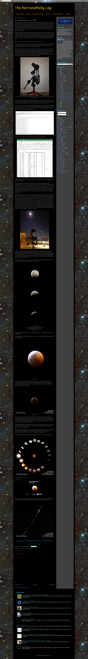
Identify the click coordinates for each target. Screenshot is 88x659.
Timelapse (60, 166)
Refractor (60, 151)
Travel (59, 168)
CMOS (59, 124)
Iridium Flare (60, 134)
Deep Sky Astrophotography (64, 126)
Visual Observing (61, 171)
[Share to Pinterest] (36, 546)
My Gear (48, 14)
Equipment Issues (61, 129)
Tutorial (60, 169)
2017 (59, 103)
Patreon (69, 30)
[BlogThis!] (32, 546)
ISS (59, 135)
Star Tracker (30, 548)
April (61, 88)
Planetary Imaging (25, 646)
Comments (61, 114)
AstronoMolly (66, 39)
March (61, 90)
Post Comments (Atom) (24, 587)
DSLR (19, 548)
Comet (59, 125)
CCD (59, 122)
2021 (59, 70)
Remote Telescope (62, 152)
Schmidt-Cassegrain (62, 154)
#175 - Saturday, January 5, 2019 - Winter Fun (66, 97)
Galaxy (59, 131)
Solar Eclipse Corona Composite (28, 600)
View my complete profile (62, 59)
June (61, 85)
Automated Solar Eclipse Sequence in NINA (30, 628)
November (62, 77)
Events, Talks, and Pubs (38, 14)
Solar (59, 158)
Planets (59, 149)
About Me (67, 14)
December (62, 75)
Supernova (60, 165)
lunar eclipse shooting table (20, 106)
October (61, 78)
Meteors (60, 138)
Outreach (60, 145)
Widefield (60, 172)
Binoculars (60, 121)
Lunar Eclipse (22, 548)
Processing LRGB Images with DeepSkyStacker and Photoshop (35, 594)
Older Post (51, 584)
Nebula (59, 141)
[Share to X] (33, 546)
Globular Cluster (61, 132)
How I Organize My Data (27, 612)
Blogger (49, 655)
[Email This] (31, 546)
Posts (60, 112)
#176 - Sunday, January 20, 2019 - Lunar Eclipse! (65, 94)
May (60, 87)
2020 (59, 72)
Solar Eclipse (60, 159)
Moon (27, 548)
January (61, 92)
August (61, 82)
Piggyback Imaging (62, 146)
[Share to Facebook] (34, 546)
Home (35, 584)
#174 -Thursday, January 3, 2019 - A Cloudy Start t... (65, 99)
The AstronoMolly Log (33, 8)
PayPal (66, 31)
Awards (59, 119)
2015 (59, 107)
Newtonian (60, 142)
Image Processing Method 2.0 (28, 618)
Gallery (28, 14)
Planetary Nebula (61, 148)
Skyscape (60, 156)
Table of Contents (20, 14)
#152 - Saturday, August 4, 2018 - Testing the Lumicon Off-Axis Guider (36, 640)
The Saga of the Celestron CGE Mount (30, 606)
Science (59, 155)
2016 (59, 105)
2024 (59, 69)
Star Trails (60, 164)
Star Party (60, 161)
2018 (59, 102)
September (62, 80)
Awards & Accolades (58, 14)
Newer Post (18, 584)
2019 (59, 74)
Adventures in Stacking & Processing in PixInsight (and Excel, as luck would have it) (38, 634)
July (60, 83)
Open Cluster (61, 144)
